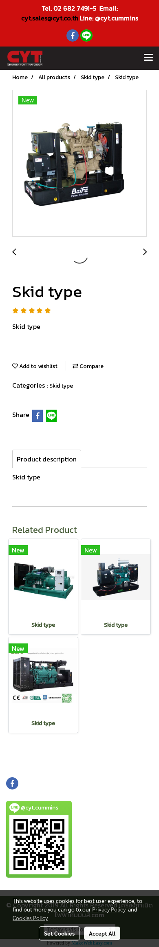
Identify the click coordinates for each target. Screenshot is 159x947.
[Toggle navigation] (148, 58)
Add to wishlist (37, 366)
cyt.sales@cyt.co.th (49, 18)
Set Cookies (59, 933)
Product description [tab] (47, 459)
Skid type (61, 385)
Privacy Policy (109, 909)
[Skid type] (79, 163)
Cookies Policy (30, 917)
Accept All (102, 933)
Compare (91, 366)
